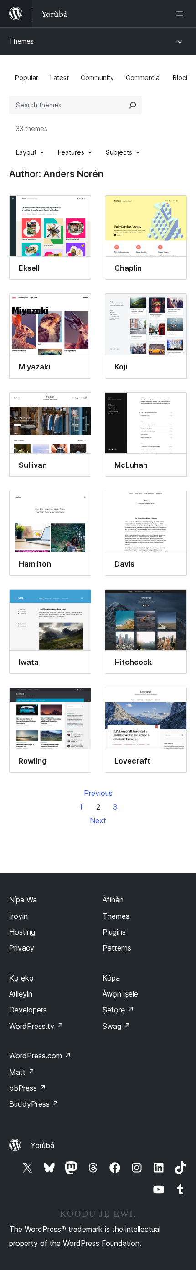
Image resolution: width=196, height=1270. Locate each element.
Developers (28, 1009)
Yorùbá (42, 1145)
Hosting (22, 931)
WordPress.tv (36, 1026)
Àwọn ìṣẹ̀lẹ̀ (120, 993)
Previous (98, 793)
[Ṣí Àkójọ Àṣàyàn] (181, 13)
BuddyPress (34, 1103)
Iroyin (18, 916)
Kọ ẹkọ (21, 977)
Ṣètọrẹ (118, 1009)
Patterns (117, 947)
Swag (116, 1026)
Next (98, 820)
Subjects (119, 152)
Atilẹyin (20, 993)
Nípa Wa (23, 899)
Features (71, 152)
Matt (22, 1072)
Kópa (111, 977)
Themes (21, 41)
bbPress (27, 1088)
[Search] (133, 105)
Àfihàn (113, 899)
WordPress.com (40, 1055)
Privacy (21, 947)
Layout (26, 152)
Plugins (114, 931)
